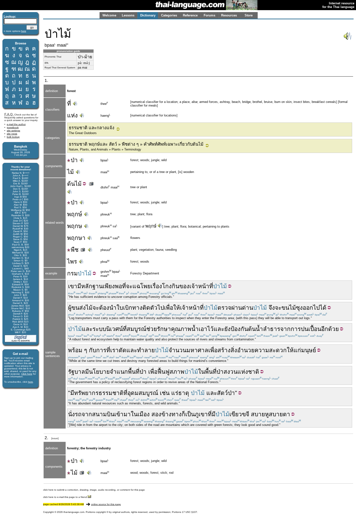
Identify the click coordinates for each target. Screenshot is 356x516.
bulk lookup (13, 137)
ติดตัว (149, 307)
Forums (209, 15)
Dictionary (147, 15)
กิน (175, 286)
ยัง (227, 329)
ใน (201, 371)
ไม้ (70, 172)
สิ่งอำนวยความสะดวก (259, 350)
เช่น (165, 393)
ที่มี (212, 414)
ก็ (183, 414)
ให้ (176, 307)
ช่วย (151, 329)
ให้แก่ (294, 350)
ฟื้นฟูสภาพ (170, 371)
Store (249, 15)
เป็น (190, 414)
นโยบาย (99, 371)
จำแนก (119, 371)
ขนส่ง (78, 307)
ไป (160, 307)
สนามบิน (103, 414)
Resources (229, 15)
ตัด (122, 350)
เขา (72, 286)
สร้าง (224, 350)
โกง (167, 286)
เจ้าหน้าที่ (201, 286)
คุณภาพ (181, 329)
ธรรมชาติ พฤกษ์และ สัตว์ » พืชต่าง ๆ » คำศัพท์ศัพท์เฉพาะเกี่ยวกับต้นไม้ (136, 144)
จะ (129, 286)
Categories (169, 15)
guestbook (13, 127)
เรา (114, 350)
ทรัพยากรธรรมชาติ (99, 393)
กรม (72, 273)
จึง (272, 307)
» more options (15, 31)
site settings (13, 130)
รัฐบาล (76, 371)
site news (12, 133)
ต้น (71, 183)
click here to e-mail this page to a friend (65, 497)
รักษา (164, 329)
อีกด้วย (330, 329)
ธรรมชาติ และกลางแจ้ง (91, 127)
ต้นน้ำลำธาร (264, 329)
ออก (308, 307)
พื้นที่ (133, 371)
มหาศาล (197, 350)
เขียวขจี (239, 414)
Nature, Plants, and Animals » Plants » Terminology (105, 149)
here (30, 381)
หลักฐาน (92, 286)
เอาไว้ (206, 329)
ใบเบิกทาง (129, 307)
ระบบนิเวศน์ (108, 329)
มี (79, 286)
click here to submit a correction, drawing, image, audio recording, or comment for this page (94, 489)
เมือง (144, 414)
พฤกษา (76, 238)
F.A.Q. (9, 114)
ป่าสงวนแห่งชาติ (238, 371)
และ (87, 329)
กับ (92, 350)
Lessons (128, 15)
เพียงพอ (112, 286)
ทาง (176, 414)
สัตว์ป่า (226, 393)
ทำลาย (146, 350)
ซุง (299, 307)
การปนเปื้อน (306, 329)
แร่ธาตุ (180, 393)
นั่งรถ (75, 414)
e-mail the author (16, 124)
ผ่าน (236, 307)
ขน (285, 307)
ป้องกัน (239, 329)
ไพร (72, 261)
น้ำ (195, 329)
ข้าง (166, 414)
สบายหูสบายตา (270, 414)
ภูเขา (201, 414)
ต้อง (104, 307)
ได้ (323, 307)
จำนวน (177, 350)
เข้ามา (122, 414)
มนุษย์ (308, 350)
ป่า (74, 160)
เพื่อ (168, 307)
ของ (184, 286)
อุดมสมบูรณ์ (142, 393)
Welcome (109, 15)
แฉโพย (141, 286)
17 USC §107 (189, 512)
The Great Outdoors (83, 133)
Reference (190, 15)
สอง (156, 414)
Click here (26, 374)
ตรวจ (224, 307)
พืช (75, 249)
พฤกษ (74, 226)
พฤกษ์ (74, 214)
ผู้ (69, 307)
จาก (285, 329)
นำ (112, 307)
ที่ (69, 103)
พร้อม (75, 350)
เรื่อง (156, 286)
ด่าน (247, 307)
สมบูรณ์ (136, 329)
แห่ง (72, 115)
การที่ (103, 350)
